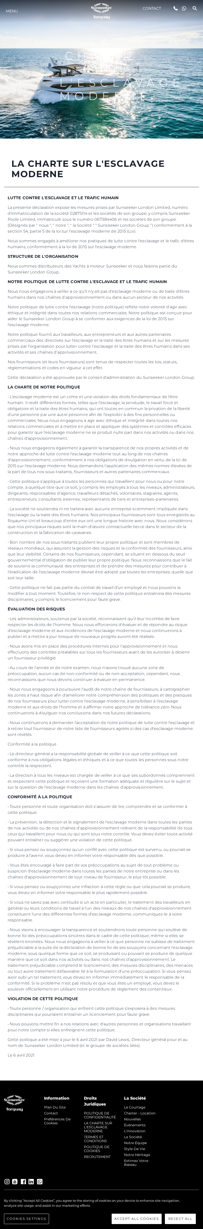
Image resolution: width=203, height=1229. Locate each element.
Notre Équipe (135, 1143)
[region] (101, 1211)
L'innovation (134, 1131)
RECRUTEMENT (97, 1157)
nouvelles (132, 1119)
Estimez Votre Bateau (136, 1162)
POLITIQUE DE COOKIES (96, 1149)
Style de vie (134, 1149)
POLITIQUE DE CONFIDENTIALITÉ (100, 1115)
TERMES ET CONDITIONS (95, 1139)
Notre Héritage (137, 1155)
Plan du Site (55, 1107)
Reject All (180, 1219)
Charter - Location (139, 1113)
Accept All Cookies (136, 1219)
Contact (152, 8)
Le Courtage (134, 1107)
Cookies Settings (26, 1219)
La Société (133, 1137)
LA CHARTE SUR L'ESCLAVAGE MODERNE (98, 1127)
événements (135, 1125)
